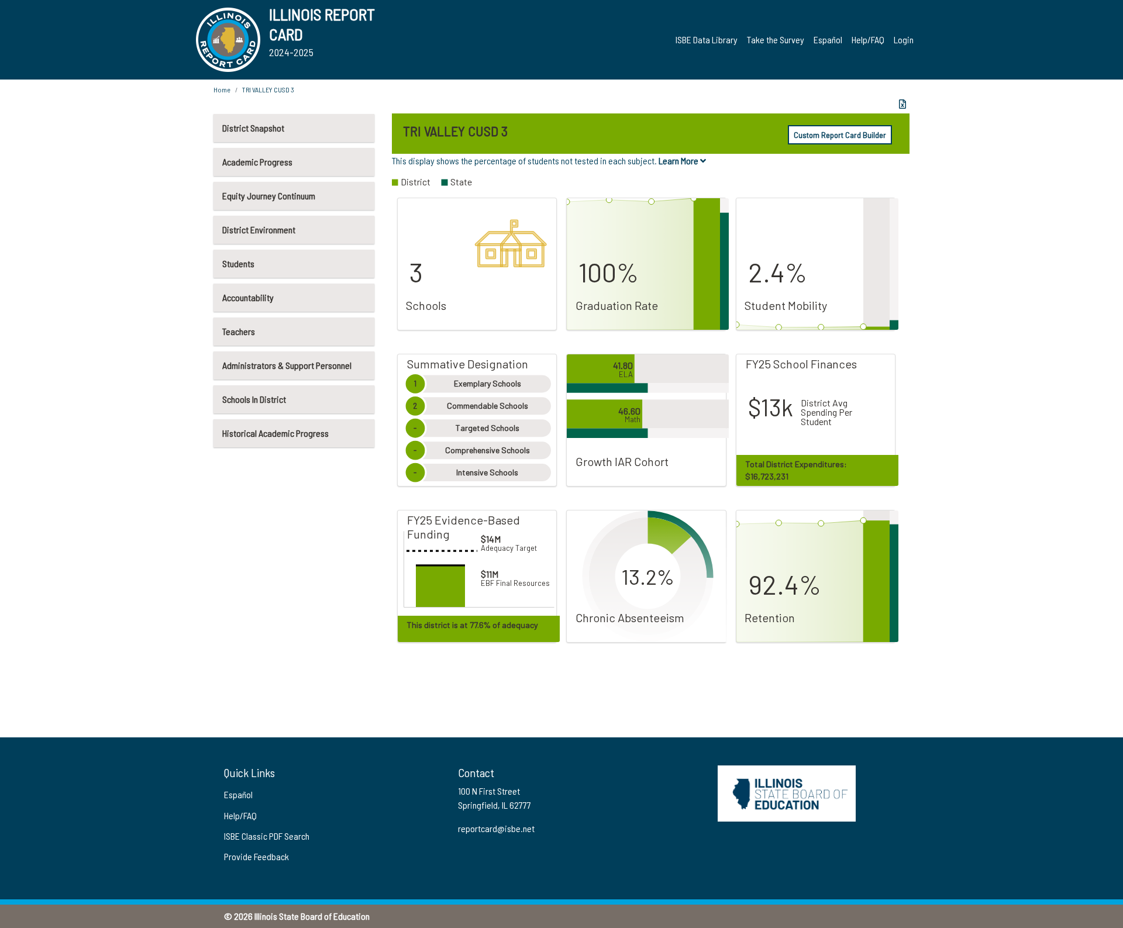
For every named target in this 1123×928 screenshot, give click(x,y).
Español (828, 39)
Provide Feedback (256, 856)
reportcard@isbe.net (496, 828)
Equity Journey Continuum (268, 195)
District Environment (258, 229)
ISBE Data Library (707, 39)
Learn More (679, 160)
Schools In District (254, 399)
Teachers (238, 331)
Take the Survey (775, 39)
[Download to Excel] (902, 104)
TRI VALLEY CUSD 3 (268, 89)
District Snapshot (253, 127)
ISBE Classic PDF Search (266, 835)
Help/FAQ (868, 39)
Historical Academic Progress (275, 433)
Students (238, 263)
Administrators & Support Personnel (287, 365)
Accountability (248, 297)
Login (904, 39)
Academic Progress (257, 161)
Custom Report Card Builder (840, 135)
